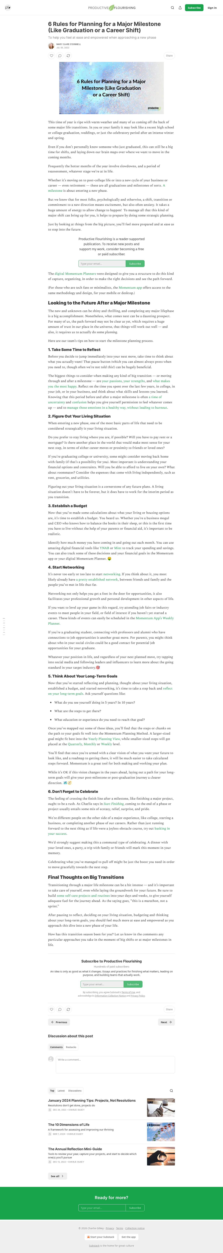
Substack (94, 1245)
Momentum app (130, 287)
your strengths (134, 381)
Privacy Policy (138, 995)
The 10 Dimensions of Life (68, 1125)
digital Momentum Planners (75, 273)
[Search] (172, 7)
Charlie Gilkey (76, 1110)
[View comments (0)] (59, 55)
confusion (79, 402)
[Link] (43, 303)
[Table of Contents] (3, 626)
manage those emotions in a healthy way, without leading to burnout (117, 407)
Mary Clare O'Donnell (68, 44)
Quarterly (75, 744)
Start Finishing (114, 803)
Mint (117, 548)
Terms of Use (128, 992)
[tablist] (63, 1047)
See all (55, 1176)
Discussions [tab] (74, 1090)
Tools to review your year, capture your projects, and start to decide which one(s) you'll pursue (92, 1155)
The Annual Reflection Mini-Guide (75, 1149)
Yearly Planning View (104, 739)
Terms (119, 1228)
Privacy (110, 1228)
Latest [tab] (61, 1090)
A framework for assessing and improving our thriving (81, 1129)
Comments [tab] (56, 1047)
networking (111, 574)
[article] (111, 1107)
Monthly (90, 744)
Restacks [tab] (71, 1047)
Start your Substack (102, 1237)
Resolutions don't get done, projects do (71, 1105)
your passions (112, 381)
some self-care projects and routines (83, 895)
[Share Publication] (180, 7)
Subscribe (194, 7)
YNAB (104, 548)
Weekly (106, 744)
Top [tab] (52, 1090)
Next (164, 1022)
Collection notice (135, 1228)
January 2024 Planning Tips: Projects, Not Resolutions (92, 1101)
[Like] (51, 55)
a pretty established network (97, 579)
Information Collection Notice (110, 995)
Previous (61, 1022)
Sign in (212, 7)
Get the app (129, 1237)
